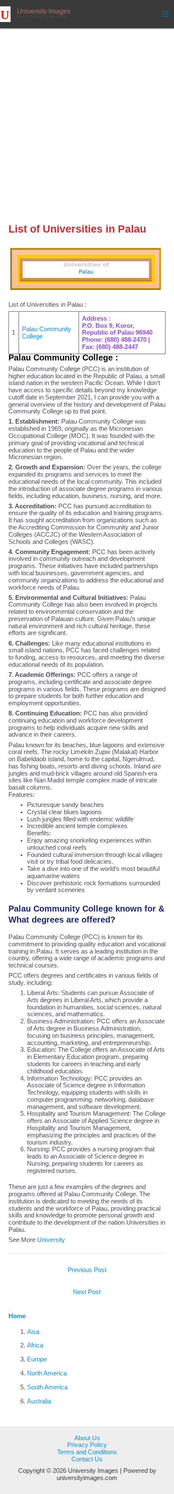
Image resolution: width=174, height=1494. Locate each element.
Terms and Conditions (87, 1452)
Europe (37, 1359)
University (51, 1239)
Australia (39, 1401)
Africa (35, 1345)
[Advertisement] (87, 121)
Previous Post (87, 1270)
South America (47, 1387)
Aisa (33, 1331)
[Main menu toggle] (165, 14)
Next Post (87, 1292)
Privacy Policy (87, 1444)
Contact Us (87, 1459)
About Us (87, 1438)
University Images (44, 11)
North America (47, 1373)
